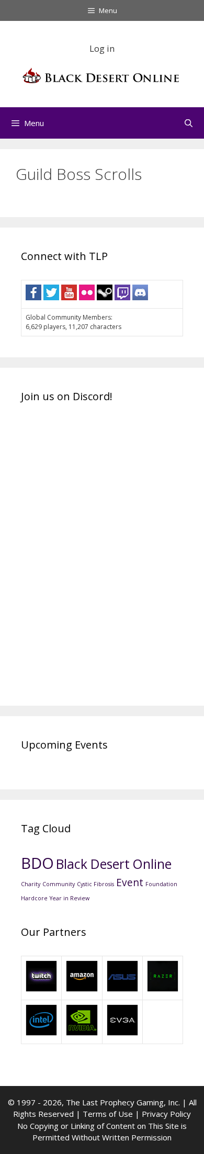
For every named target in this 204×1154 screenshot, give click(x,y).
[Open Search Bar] (188, 123)
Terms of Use (108, 1113)
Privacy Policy (166, 1113)
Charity (30, 884)
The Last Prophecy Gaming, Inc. (123, 1102)
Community (58, 884)
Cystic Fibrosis (95, 884)
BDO (37, 863)
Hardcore (34, 898)
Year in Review (69, 898)
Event (129, 882)
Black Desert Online (114, 864)
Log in (102, 48)
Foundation (161, 884)
